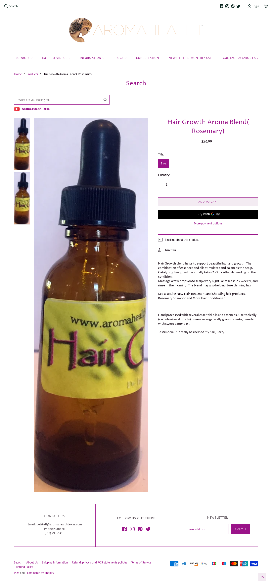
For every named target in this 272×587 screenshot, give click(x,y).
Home (18, 74)
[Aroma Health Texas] (136, 30)
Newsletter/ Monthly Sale (191, 58)
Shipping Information (55, 562)
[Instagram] (227, 6)
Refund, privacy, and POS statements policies (99, 562)
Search (13, 6)
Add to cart (208, 202)
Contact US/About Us (240, 58)
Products (32, 74)
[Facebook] (221, 6)
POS (16, 572)
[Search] (105, 100)
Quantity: (164, 175)
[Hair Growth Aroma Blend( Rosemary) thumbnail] (22, 144)
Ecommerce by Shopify (39, 572)
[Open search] (6, 6)
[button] (262, 577)
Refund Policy (24, 566)
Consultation (147, 58)
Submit (240, 529)
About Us (32, 562)
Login (256, 6)
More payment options (208, 223)
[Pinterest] (233, 6)
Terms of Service (141, 562)
